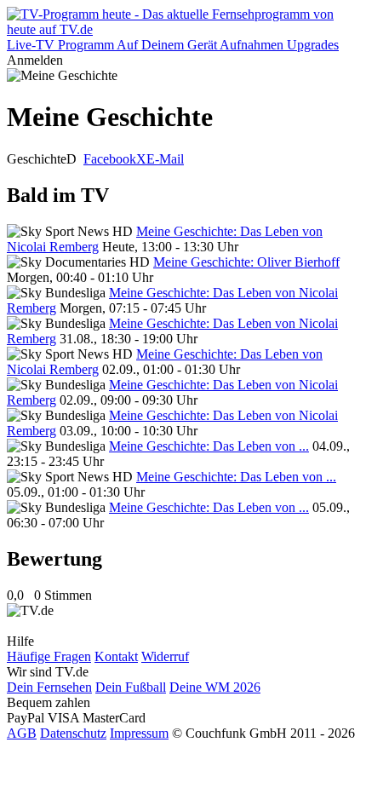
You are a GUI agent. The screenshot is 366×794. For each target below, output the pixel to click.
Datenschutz (73, 733)
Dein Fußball (130, 687)
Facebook (109, 159)
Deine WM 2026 (214, 687)
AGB (22, 733)
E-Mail (165, 159)
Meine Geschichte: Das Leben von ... (209, 446)
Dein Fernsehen (49, 687)
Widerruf (165, 656)
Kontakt (116, 656)
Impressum (139, 733)
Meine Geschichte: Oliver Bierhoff (246, 262)
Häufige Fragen (49, 656)
